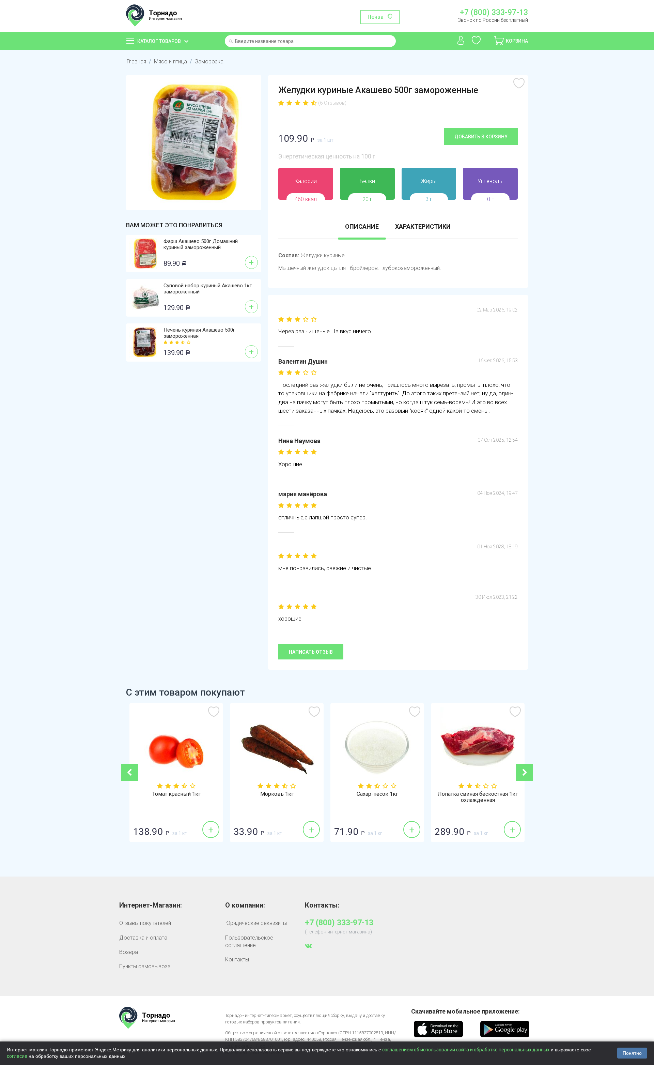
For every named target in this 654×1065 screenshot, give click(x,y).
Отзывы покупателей (145, 923)
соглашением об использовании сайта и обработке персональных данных (465, 1049)
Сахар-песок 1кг (377, 794)
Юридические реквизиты (256, 923)
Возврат (129, 952)
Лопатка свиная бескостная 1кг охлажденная (478, 797)
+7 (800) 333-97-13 (494, 12)
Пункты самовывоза (145, 966)
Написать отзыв (311, 652)
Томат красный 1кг (176, 794)
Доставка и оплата (143, 937)
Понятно (632, 1053)
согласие (17, 1056)
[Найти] (231, 42)
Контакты (237, 959)
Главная (136, 61)
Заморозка (209, 61)
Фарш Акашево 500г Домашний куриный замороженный (201, 244)
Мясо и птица (170, 61)
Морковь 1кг (277, 794)
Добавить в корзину (481, 136)
